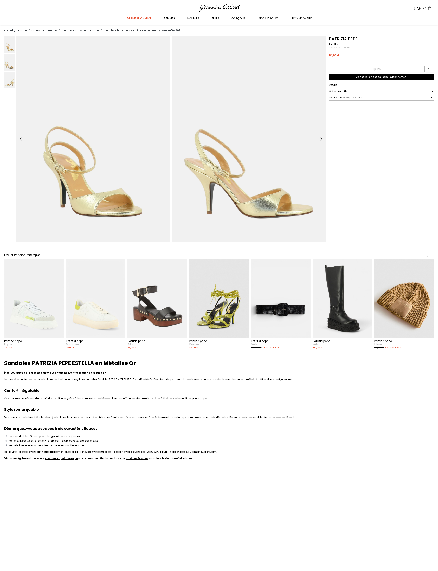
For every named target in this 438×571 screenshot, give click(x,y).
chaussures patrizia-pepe (61, 458)
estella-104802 (171, 30)
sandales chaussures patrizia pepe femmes (130, 30)
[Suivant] (321, 139)
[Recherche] (413, 8)
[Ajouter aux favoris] (430, 69)
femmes (22, 30)
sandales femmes (137, 458)
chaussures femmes (44, 30)
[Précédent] (20, 139)
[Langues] (419, 8)
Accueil (8, 30)
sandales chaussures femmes (80, 30)
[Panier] (430, 8)
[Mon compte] (424, 8)
